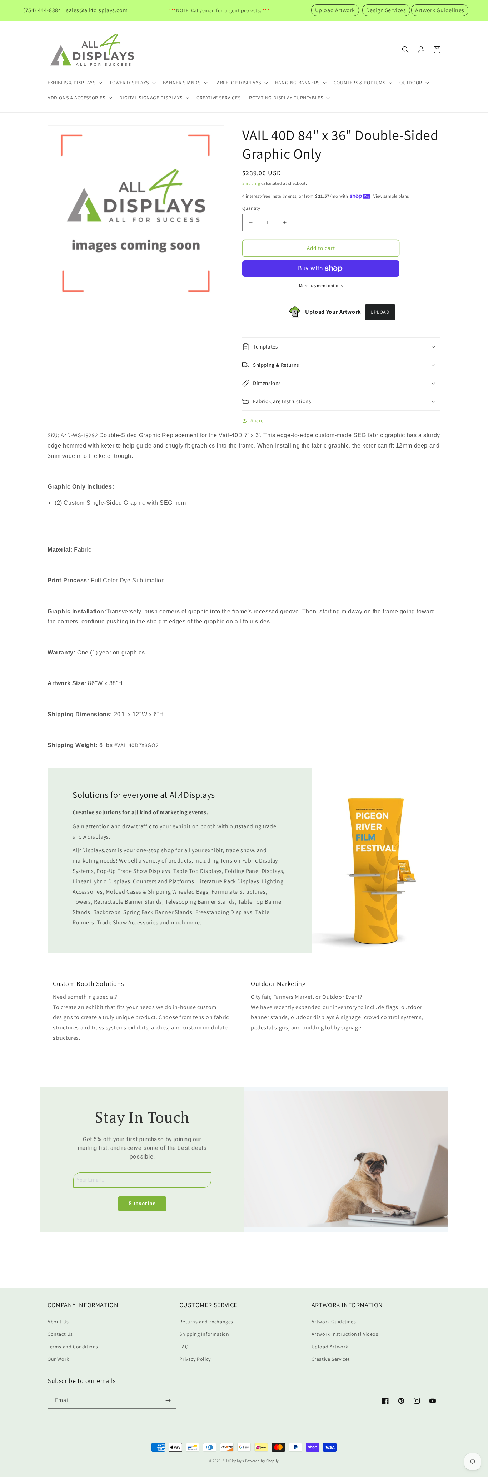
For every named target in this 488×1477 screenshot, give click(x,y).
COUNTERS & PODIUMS (359, 82)
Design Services (386, 10)
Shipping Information (204, 1334)
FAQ (183, 1346)
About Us (58, 1321)
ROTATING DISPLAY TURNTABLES (286, 97)
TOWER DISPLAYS (129, 82)
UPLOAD (380, 312)
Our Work (58, 1359)
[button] (74, 82)
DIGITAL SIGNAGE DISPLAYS (151, 97)
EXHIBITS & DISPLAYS (71, 82)
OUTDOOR (410, 82)
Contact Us (60, 1334)
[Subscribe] (168, 1400)
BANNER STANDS (182, 82)
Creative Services (331, 1359)
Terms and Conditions (73, 1346)
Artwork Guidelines (439, 10)
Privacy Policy (194, 1359)
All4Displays (233, 1460)
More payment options (321, 285)
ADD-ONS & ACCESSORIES (76, 97)
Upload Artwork (335, 10)
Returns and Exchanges (206, 1321)
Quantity (251, 208)
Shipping (251, 183)
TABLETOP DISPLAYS (238, 82)
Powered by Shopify (262, 1460)
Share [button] (257, 420)
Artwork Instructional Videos (345, 1334)
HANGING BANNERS (297, 82)
